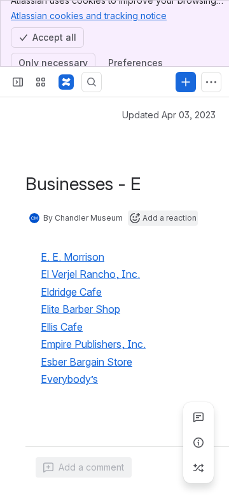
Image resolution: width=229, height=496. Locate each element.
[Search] (91, 82)
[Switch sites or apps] (41, 82)
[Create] (186, 82)
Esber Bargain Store (86, 361)
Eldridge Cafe (71, 292)
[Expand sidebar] (18, 82)
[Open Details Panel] (198, 442)
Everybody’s (69, 379)
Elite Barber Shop (80, 309)
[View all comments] (198, 417)
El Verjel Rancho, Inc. (90, 274)
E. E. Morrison (72, 257)
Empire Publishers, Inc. (93, 344)
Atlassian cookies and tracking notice (89, 15)
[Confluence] (66, 82)
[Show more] (211, 82)
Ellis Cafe (62, 326)
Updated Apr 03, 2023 (169, 114)
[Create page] (198, 468)
